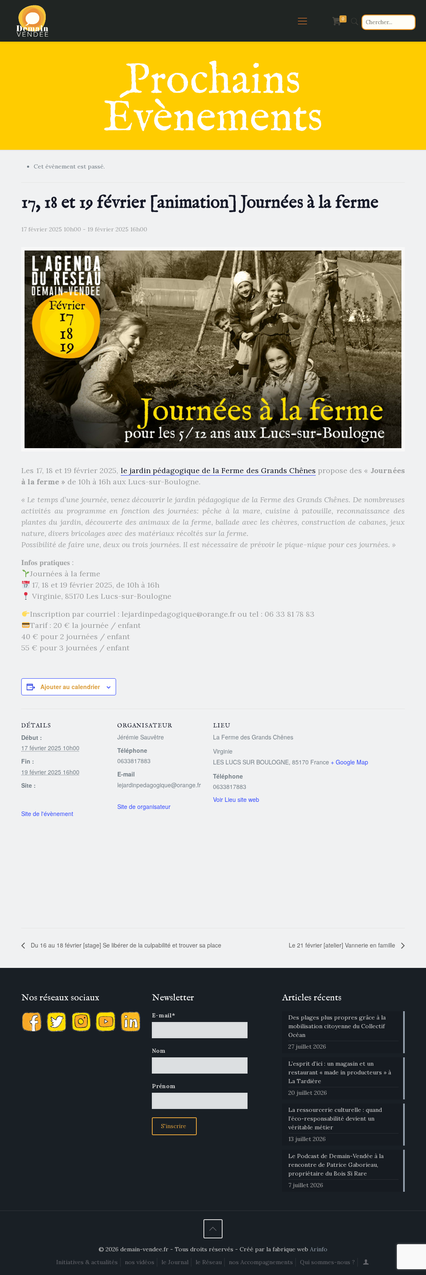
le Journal (174, 1262)
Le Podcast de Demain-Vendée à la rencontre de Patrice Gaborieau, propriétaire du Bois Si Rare (336, 1164)
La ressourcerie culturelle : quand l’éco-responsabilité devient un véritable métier (335, 1118)
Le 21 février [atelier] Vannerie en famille (343, 945)
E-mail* (163, 1015)
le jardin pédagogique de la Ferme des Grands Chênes (218, 470)
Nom (159, 1050)
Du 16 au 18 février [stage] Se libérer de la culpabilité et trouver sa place (125, 945)
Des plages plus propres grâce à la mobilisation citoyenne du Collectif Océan (337, 1026)
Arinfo (318, 1249)
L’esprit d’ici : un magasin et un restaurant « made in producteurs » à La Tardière (339, 1072)
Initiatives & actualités (87, 1262)
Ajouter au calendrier (70, 686)
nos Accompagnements (261, 1262)
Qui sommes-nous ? (327, 1262)
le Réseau (209, 1262)
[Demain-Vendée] (32, 21)
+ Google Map (349, 762)
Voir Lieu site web (236, 799)
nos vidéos (139, 1262)
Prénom (164, 1086)
